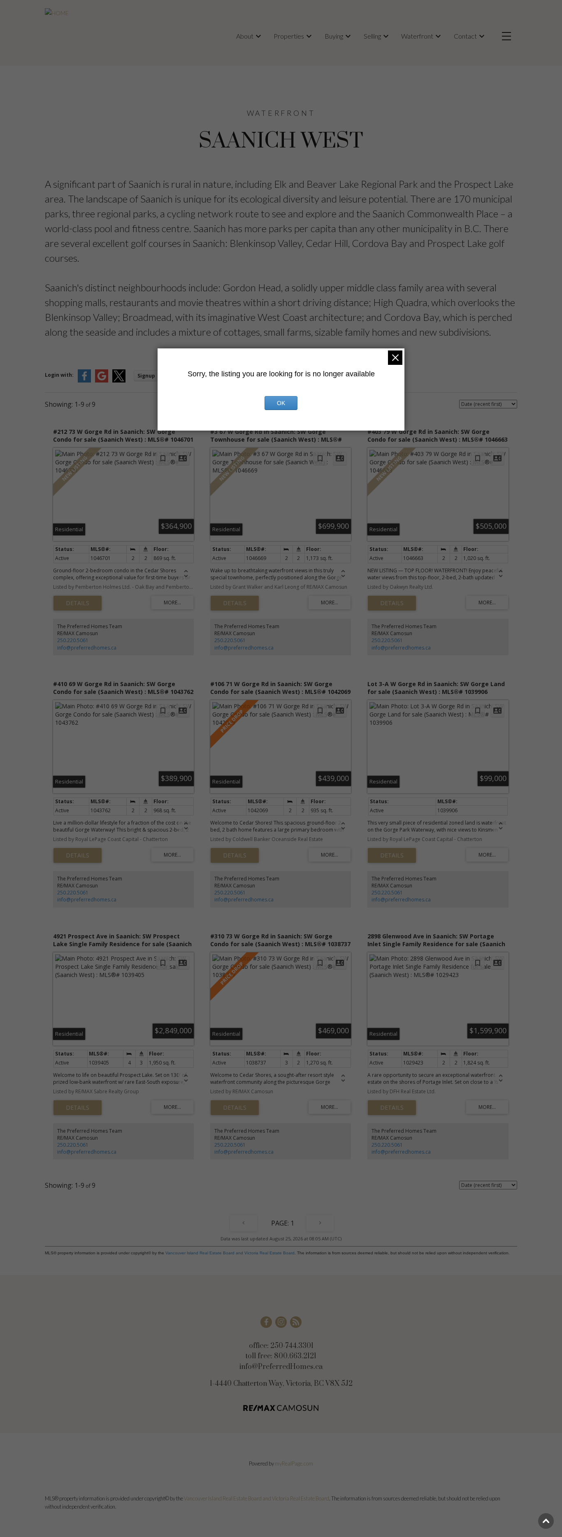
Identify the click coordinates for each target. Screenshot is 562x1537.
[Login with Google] (101, 380)
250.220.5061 (72, 640)
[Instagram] (281, 1322)
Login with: (59, 374)
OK (281, 403)
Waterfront (417, 36)
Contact (465, 36)
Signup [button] (146, 375)
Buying (334, 36)
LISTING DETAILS (77, 603)
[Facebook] (266, 1322)
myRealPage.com (294, 1463)
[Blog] (296, 1322)
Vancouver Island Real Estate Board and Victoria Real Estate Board (230, 1253)
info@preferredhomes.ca (86, 647)
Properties (289, 36)
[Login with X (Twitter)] (118, 380)
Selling (372, 36)
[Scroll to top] (546, 1521)
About (244, 36)
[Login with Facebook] (84, 380)
